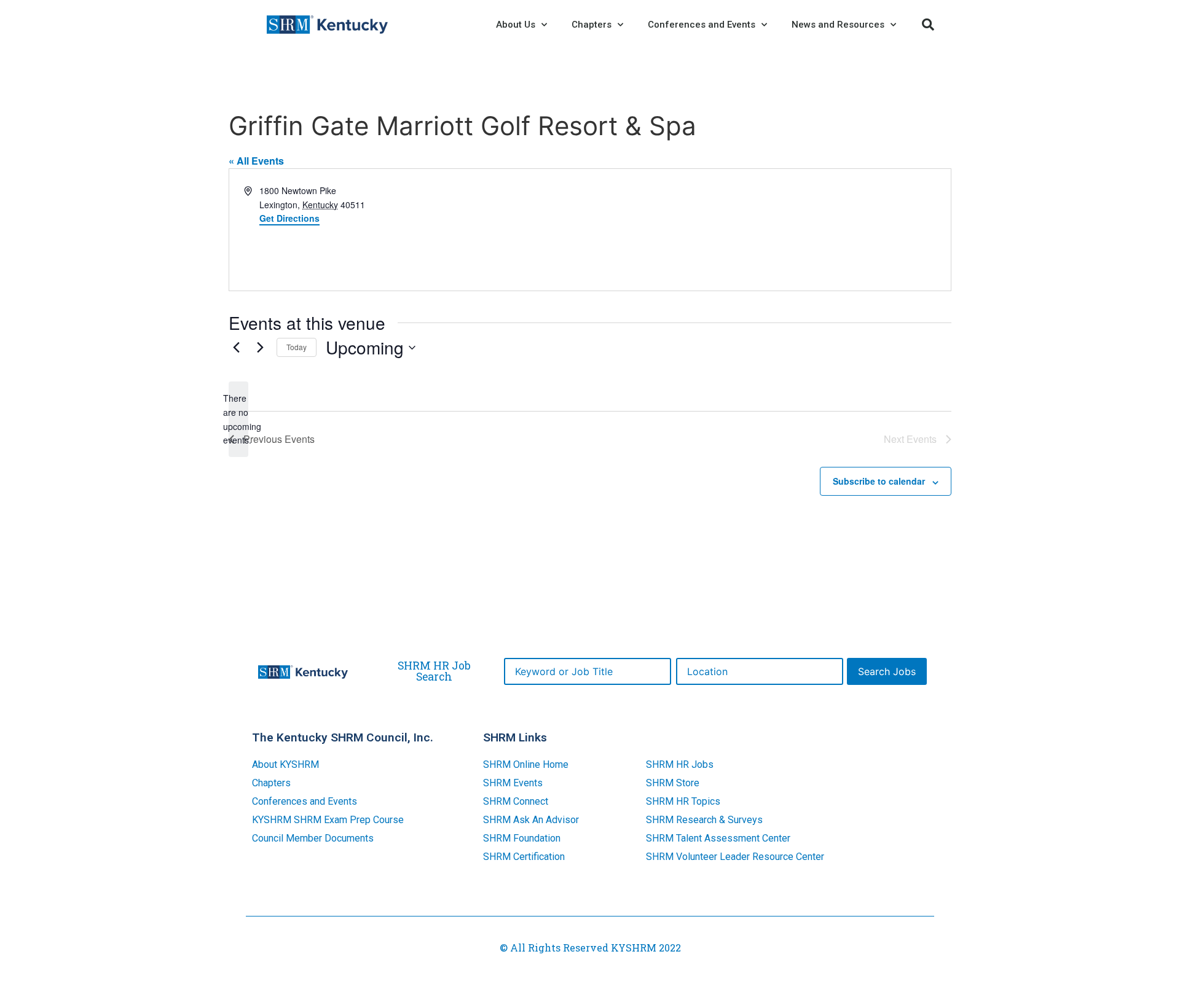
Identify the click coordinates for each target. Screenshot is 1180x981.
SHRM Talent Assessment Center (718, 838)
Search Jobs (887, 671)
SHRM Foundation (521, 838)
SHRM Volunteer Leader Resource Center (735, 856)
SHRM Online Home (525, 764)
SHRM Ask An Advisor (531, 820)
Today (296, 347)
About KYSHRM (285, 764)
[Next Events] (260, 347)
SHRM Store (672, 783)
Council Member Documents (313, 838)
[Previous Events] (236, 347)
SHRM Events (513, 783)
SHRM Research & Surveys (704, 820)
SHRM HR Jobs (680, 764)
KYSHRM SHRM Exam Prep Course (328, 820)
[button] (928, 24)
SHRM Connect (515, 801)
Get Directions (289, 218)
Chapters (271, 783)
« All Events (256, 161)
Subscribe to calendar (879, 481)
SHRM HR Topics (683, 801)
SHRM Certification (524, 856)
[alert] (238, 419)
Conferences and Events (304, 801)
